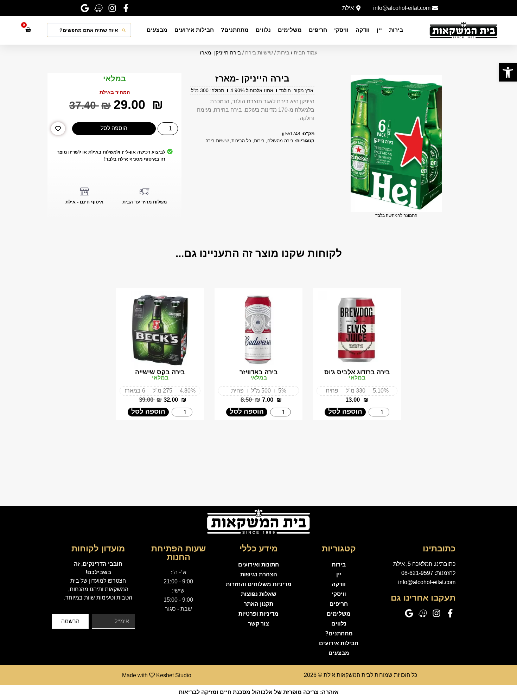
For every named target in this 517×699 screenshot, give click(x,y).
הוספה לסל (114, 128)
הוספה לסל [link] (345, 411)
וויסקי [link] (341, 30)
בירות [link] (396, 30)
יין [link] (379, 30)
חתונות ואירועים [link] (258, 565)
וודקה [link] (363, 30)
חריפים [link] (318, 30)
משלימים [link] (290, 30)
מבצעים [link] (157, 30)
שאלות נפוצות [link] (258, 594)
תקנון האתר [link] (258, 604)
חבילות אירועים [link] (194, 30)
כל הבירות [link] (241, 140)
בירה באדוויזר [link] (259, 372)
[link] (508, 72)
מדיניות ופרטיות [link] (258, 614)
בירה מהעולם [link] (280, 140)
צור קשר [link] (258, 624)
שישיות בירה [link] (259, 53)
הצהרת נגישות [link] (258, 574)
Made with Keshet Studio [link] (156, 675)
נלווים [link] (263, 30)
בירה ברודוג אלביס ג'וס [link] (357, 372)
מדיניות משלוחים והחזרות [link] (259, 584)
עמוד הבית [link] (306, 53)
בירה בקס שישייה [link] (160, 372)
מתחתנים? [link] (235, 30)
